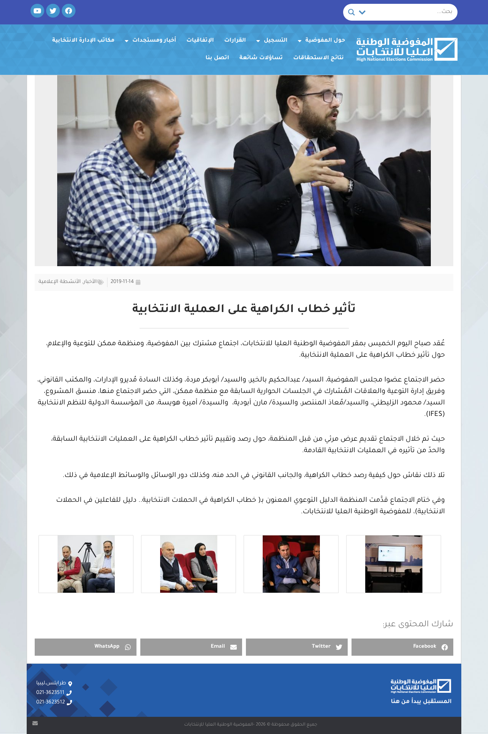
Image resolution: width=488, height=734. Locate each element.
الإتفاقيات (200, 41)
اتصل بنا (217, 58)
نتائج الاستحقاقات (318, 58)
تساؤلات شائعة (261, 58)
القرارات (235, 41)
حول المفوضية (325, 41)
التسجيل (275, 41)
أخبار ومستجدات (154, 41)
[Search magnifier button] (351, 12)
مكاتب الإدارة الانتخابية (83, 41)
